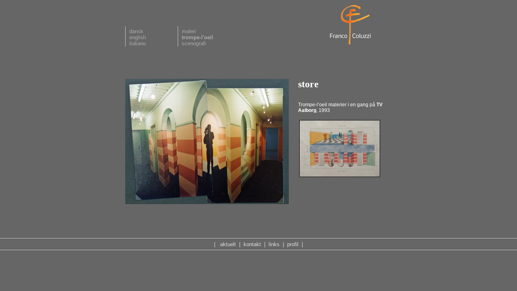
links (274, 244)
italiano (137, 43)
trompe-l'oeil (197, 37)
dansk (136, 31)
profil (292, 244)
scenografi (194, 43)
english (137, 37)
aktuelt (228, 244)
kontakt (252, 244)
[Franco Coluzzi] (351, 45)
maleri (189, 31)
